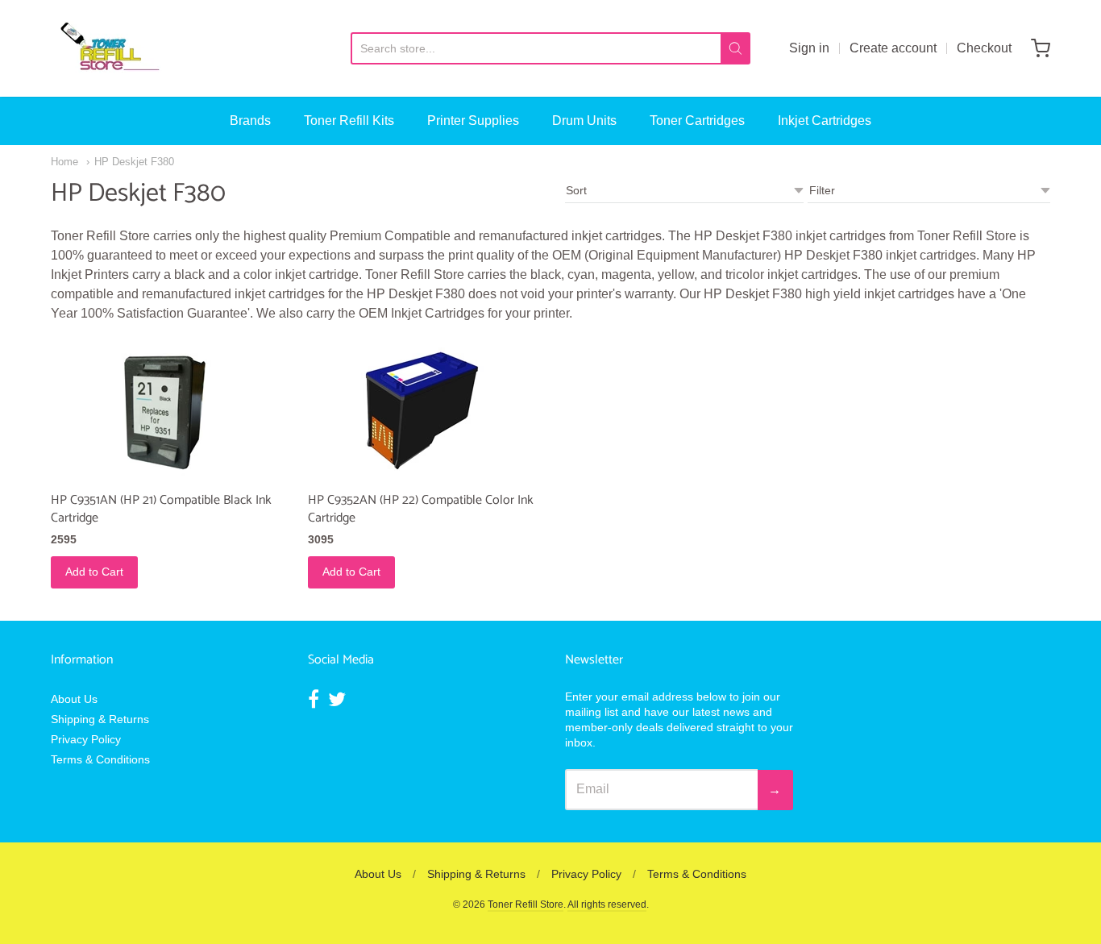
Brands (250, 120)
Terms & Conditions (100, 759)
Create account (893, 48)
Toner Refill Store (525, 904)
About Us (74, 698)
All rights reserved (606, 904)
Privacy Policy (86, 739)
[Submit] (735, 48)
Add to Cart (94, 571)
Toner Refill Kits (349, 120)
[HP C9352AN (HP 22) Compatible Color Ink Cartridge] (422, 410)
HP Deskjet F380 (134, 162)
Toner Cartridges (697, 120)
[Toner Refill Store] (109, 48)
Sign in (809, 48)
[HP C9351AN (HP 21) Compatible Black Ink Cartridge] (165, 410)
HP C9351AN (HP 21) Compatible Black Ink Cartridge (161, 509)
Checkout (984, 48)
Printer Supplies (473, 120)
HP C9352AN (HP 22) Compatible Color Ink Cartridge (421, 509)
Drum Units (584, 120)
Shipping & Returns (100, 719)
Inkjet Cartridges (824, 120)
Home (64, 162)
